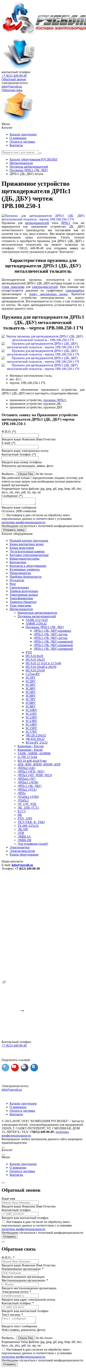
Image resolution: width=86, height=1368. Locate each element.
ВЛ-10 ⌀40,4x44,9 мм (32, 760)
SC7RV (31, 699)
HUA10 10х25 (35, 659)
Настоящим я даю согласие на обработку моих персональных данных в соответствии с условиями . (37, 518)
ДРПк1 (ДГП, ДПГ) (31, 771)
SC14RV (31, 724)
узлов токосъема (13, 287)
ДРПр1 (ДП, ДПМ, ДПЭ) (35, 775)
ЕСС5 (22, 811)
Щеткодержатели (21, 609)
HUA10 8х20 (34, 656)
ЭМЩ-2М (24, 840)
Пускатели (17, 580)
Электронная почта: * (16, 1291)
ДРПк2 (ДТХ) (27, 789)
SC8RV (31, 703)
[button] (43, 124)
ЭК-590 (23, 829)
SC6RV (31, 695)
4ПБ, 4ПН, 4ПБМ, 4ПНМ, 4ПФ (39, 764)
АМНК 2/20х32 (36, 623)
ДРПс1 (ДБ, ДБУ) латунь (50, 634)
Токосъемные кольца (24, 594)
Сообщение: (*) (12, 496)
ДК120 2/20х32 (36, 735)
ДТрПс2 (23, 800)
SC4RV (31, 688)
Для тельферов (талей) (33, 843)
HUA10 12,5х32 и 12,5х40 (43, 663)
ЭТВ (21, 833)
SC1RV (31, 677)
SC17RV (31, 731)
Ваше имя (8, 1198)
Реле (13, 584)
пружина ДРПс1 (54, 400)
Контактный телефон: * (18, 1303)
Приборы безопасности (26, 576)
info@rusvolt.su (12, 86)
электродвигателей (45, 287)
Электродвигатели (22, 851)
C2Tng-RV (33, 674)
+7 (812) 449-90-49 (14, 75)
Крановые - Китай (30, 749)
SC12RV (31, 717)
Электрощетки (20, 847)
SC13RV (31, 721)
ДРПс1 (65, 223)
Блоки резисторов (22, 547)
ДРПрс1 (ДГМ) (28, 782)
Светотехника (19, 587)
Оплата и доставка (22, 141)
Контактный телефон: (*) (19, 454)
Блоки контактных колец (27, 544)
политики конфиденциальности (23, 522)
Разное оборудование (24, 854)
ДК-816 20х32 (35, 739)
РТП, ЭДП (25, 818)
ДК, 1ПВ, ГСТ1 (28, 807)
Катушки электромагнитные (29, 555)
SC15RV (31, 728)
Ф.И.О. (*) (9, 431)
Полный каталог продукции (29, 540)
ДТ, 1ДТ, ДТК (27, 804)
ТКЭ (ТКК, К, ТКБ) (31, 822)
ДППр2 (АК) (26, 768)
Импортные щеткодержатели (37, 612)
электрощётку (74, 290)
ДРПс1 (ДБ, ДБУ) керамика (52, 630)
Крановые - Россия (30, 746)
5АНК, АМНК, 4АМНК (34, 753)
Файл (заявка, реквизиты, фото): (24, 1330)
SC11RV (31, 713)
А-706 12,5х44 (27, 757)
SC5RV (31, 692)
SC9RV (31, 706)
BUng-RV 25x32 (37, 742)
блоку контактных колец (48, 294)
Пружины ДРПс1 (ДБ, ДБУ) (45, 627)
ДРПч (22, 793)
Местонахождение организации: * (25, 1280)
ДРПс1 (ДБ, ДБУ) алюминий (53, 641)
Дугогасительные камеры (27, 551)
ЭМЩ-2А (24, 836)
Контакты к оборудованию (28, 565)
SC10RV (31, 710)
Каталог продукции (23, 134)
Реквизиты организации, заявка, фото (27, 465)
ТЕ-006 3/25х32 (28, 825)
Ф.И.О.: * (8, 1257)
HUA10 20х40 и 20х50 (41, 666)
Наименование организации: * (23, 1269)
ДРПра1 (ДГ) (26, 778)
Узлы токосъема (20, 605)
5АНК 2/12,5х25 (37, 620)
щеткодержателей (37, 223)
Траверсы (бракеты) (23, 602)
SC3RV (31, 685)
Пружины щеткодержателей (37, 616)
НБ (20, 815)
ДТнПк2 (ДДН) (28, 797)
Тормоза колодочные (24, 591)
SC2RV (31, 681)
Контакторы (18, 562)
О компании (18, 138)
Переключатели (20, 573)
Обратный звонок (14, 79)
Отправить (9, 1236)
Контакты (16, 145)
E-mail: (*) (8, 443)
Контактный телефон (16, 1210)
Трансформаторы (21, 598)
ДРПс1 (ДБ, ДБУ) (29, 786)
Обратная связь (12, 90)
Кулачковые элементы (25, 569)
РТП (29, 652)
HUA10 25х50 (35, 670)
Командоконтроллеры (24, 558)
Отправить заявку (14, 529)
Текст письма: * (12, 1314)
